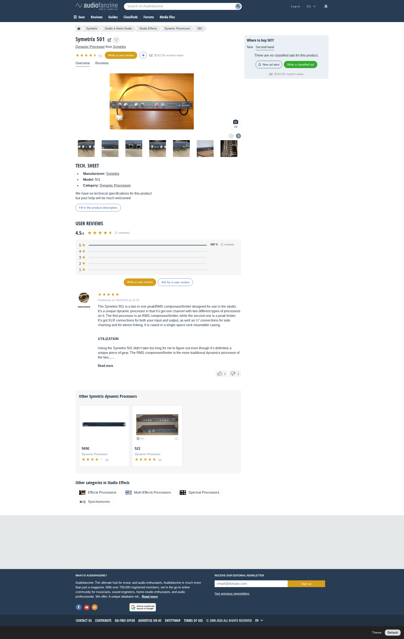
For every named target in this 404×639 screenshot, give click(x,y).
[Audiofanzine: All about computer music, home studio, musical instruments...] (97, 6)
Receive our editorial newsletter (239, 575)
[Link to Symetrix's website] (108, 40)
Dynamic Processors (177, 28)
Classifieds (131, 16)
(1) (100, 55)
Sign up (306, 583)
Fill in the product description (98, 207)
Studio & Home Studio (118, 28)
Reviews (96, 16)
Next (238, 135)
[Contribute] (143, 55)
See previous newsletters (232, 593)
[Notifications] (325, 6)
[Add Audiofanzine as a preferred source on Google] (142, 607)
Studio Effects (148, 28)
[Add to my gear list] (116, 40)
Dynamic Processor (90, 47)
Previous (231, 135)
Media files (167, 16)
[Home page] (78, 28)
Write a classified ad (300, 64)
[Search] (238, 6)
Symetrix (91, 28)
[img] (87, 55)
